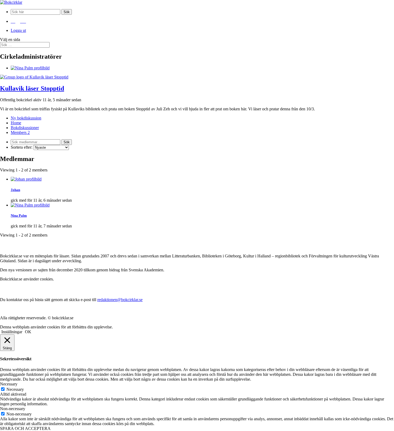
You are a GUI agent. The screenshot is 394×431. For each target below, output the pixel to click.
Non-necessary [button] (12, 408)
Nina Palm (19, 215)
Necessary (15, 389)
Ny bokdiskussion (26, 118)
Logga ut (18, 30)
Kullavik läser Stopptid (32, 88)
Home (16, 123)
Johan (15, 190)
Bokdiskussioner (25, 127)
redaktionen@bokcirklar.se (120, 299)
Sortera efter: (21, 147)
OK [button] (28, 331)
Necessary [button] (8, 384)
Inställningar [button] (11, 331)
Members (20, 132)
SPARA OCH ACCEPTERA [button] (25, 428)
